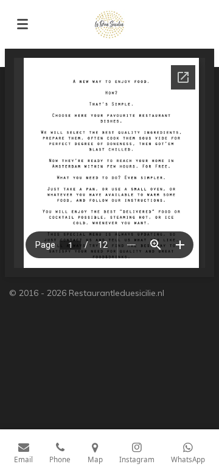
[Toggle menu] (22, 24)
